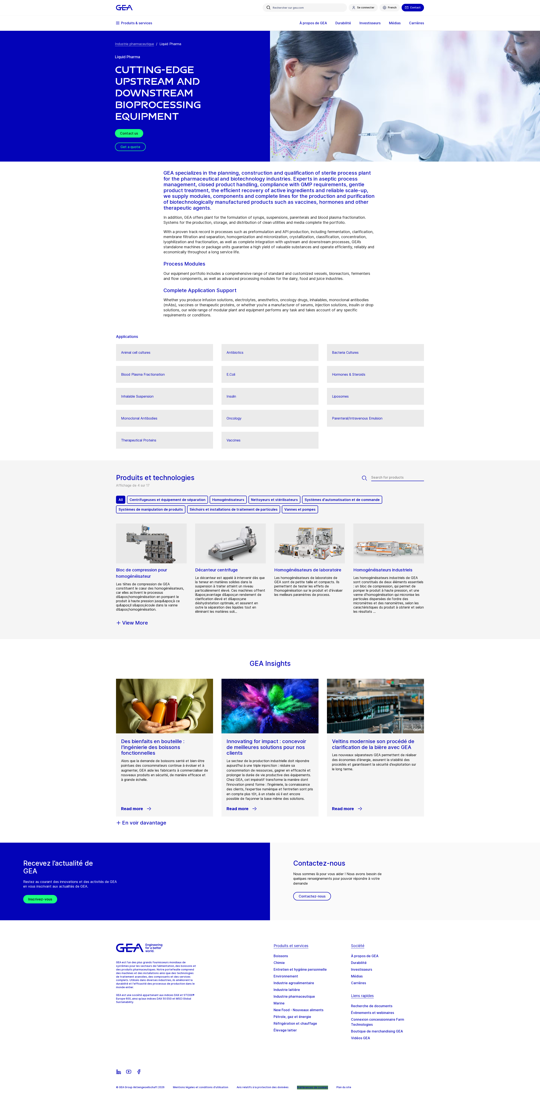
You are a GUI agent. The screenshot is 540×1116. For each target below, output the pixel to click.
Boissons (281, 956)
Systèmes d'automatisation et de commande (342, 500)
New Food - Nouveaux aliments (298, 1010)
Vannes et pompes (300, 509)
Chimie (279, 963)
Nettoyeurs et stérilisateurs (274, 500)
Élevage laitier (285, 1030)
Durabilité (359, 963)
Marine (279, 1003)
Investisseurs (361, 969)
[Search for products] (366, 478)
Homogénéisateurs (228, 500)
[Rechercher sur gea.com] (268, 7)
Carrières (358, 983)
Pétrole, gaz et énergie (292, 1017)
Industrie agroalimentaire (294, 983)
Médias (357, 976)
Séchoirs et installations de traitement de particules (234, 509)
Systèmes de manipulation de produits (151, 509)
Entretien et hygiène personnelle (300, 969)
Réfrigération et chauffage (295, 1023)
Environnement (286, 976)
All (121, 500)
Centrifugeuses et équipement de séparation (167, 500)
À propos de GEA (364, 956)
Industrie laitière (287, 990)
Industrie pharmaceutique (134, 44)
